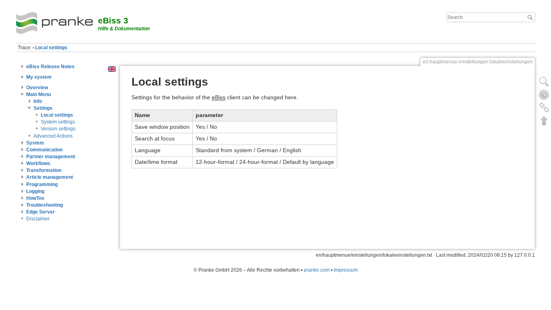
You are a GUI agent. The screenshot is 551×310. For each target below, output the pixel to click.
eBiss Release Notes (50, 66)
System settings (58, 122)
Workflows (38, 163)
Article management (49, 177)
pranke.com (317, 270)
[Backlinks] (544, 107)
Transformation (43, 170)
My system (39, 77)
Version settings (58, 129)
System (35, 143)
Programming (42, 184)
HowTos (35, 198)
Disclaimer (38, 219)
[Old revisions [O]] (544, 94)
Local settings (51, 47)
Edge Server (40, 212)
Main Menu (38, 94)
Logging (35, 191)
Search (531, 17)
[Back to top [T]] (544, 120)
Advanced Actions (53, 136)
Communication (44, 150)
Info (37, 101)
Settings (42, 108)
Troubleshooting (44, 205)
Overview (37, 87)
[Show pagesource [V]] (544, 81)
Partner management (50, 156)
